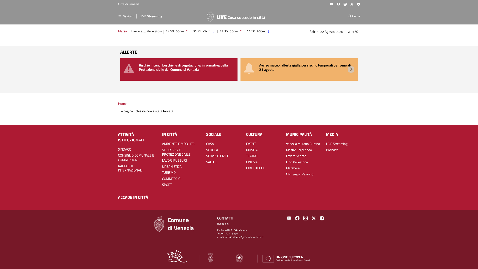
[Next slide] (351, 69)
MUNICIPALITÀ (299, 134)
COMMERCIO (171, 179)
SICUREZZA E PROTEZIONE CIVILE (176, 152)
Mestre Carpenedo (299, 150)
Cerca (355, 16)
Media (332, 134)
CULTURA (254, 134)
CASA (210, 144)
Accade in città (133, 197)
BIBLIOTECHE (255, 168)
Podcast (332, 150)
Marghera (293, 168)
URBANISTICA (172, 166)
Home (122, 103)
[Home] (237, 16)
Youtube (331, 4)
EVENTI (251, 144)
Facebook (338, 4)
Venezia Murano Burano (303, 144)
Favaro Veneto (296, 156)
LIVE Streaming (151, 16)
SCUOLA (212, 150)
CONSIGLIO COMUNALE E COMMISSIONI (136, 157)
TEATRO (251, 156)
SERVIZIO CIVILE (217, 156)
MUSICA (252, 150)
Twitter (351, 4)
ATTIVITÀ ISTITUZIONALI (131, 137)
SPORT (167, 185)
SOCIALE (213, 134)
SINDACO (124, 149)
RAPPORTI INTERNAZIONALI (130, 168)
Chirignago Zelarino (300, 174)
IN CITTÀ (169, 134)
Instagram (345, 4)
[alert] (179, 69)
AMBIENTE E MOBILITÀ (178, 144)
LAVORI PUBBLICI (174, 160)
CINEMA (252, 162)
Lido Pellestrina (297, 162)
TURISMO (169, 172)
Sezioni (128, 16)
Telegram (358, 4)
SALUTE (212, 162)
